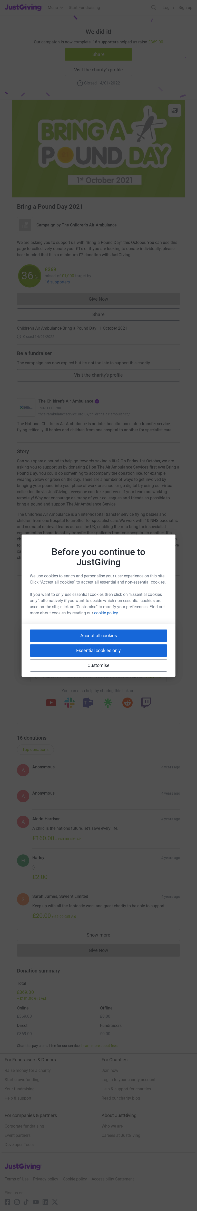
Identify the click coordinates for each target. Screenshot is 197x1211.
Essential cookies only (98, 650)
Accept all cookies (98, 635)
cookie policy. (106, 613)
